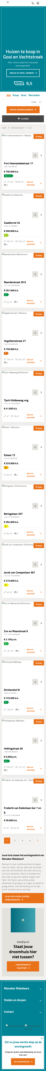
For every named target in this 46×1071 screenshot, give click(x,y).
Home (4, 128)
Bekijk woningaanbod (21, 109)
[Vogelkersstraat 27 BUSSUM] (23, 324)
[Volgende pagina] (37, 841)
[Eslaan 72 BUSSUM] (23, 438)
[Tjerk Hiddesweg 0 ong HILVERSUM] (23, 383)
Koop (16, 95)
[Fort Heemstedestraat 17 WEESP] (23, 146)
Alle (9, 95)
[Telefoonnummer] (33, 3)
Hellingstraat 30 (13, 748)
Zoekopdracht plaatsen (23, 966)
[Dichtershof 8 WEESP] (23, 673)
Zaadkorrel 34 (12, 223)
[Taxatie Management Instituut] (18, 1027)
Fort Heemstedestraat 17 (18, 163)
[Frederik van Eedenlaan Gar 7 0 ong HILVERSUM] (23, 791)
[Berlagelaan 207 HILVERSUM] (23, 496)
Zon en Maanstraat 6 (16, 631)
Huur (24, 95)
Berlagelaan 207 (13, 514)
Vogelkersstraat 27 (15, 341)
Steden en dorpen (15, 1000)
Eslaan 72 (9, 455)
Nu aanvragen (22, 1061)
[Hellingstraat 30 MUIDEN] (23, 731)
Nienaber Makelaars (16, 988)
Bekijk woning (31, 183)
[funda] (34, 1027)
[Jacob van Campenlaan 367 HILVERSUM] (23, 555)
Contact (9, 1011)
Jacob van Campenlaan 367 (19, 572)
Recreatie (34, 95)
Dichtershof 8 (12, 690)
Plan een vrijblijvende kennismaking (17, 898)
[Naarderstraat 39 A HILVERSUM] (23, 265)
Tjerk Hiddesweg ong (16, 400)
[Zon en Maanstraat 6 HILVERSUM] (23, 614)
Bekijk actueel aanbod (22, 72)
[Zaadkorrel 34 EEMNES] (23, 205)
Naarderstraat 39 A (15, 282)
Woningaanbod (17, 128)
